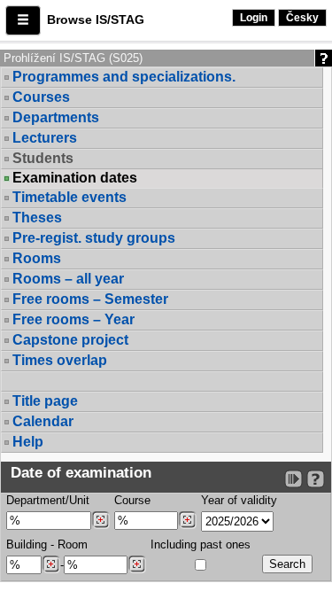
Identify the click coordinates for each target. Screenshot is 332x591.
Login (253, 18)
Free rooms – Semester (90, 299)
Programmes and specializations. (123, 76)
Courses (41, 97)
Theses (37, 217)
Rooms (36, 258)
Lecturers (44, 137)
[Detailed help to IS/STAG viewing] (315, 479)
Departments (55, 117)
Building (26, 544)
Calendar (42, 421)
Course (132, 500)
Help (27, 441)
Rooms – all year (68, 278)
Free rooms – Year (73, 319)
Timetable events (69, 197)
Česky (302, 18)
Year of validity (239, 500)
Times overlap (59, 360)
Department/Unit (47, 500)
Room (73, 544)
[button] (23, 20)
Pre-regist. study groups (93, 237)
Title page (45, 400)
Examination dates (74, 178)
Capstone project (70, 339)
